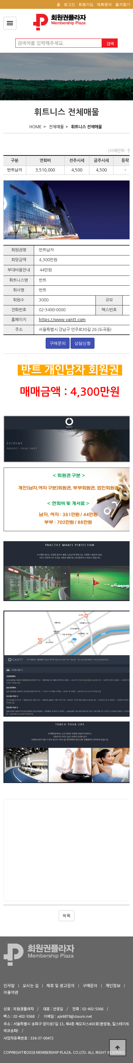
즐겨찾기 (122, 4)
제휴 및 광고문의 (60, 985)
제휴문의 (104, 4)
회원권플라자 (61, 22)
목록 (66, 915)
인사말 (9, 985)
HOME (35, 127)
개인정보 (112, 985)
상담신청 (82, 343)
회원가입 (85, 4)
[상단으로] (117, 1047)
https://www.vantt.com (62, 320)
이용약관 (10, 992)
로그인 (69, 4)
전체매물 (56, 127)
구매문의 (57, 343)
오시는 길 (31, 985)
